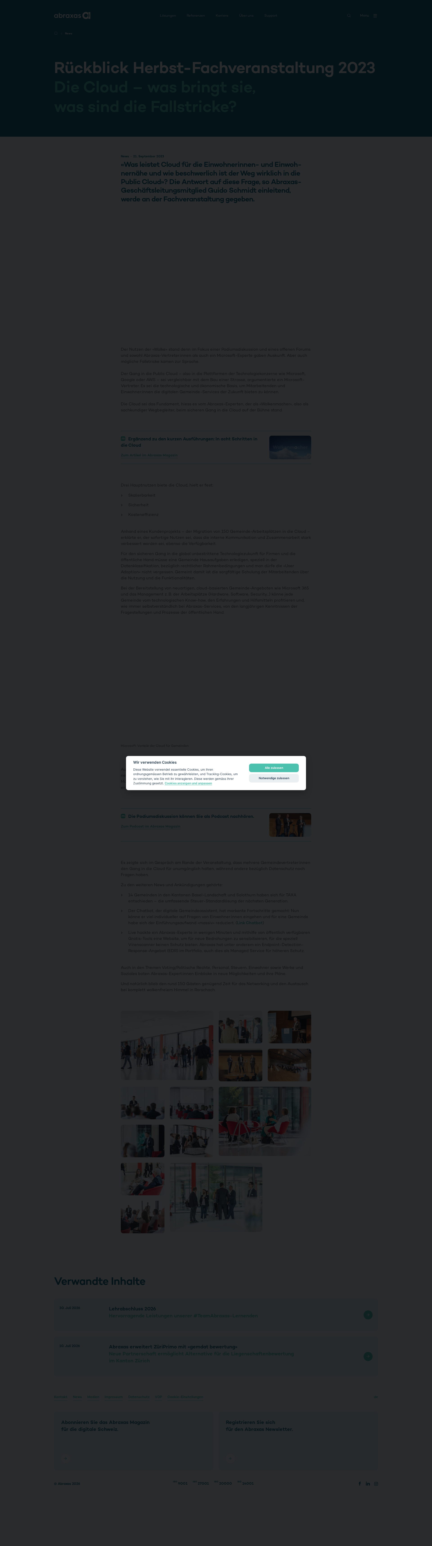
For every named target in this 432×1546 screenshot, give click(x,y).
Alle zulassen (274, 768)
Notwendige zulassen (274, 778)
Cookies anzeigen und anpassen (188, 783)
